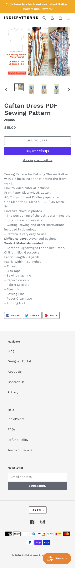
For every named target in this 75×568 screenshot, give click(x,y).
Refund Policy (18, 440)
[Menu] (68, 17)
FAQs (11, 429)
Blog (11, 351)
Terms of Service (20, 450)
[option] (19, 88)
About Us (15, 371)
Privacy (13, 392)
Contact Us (16, 382)
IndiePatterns (30, 555)
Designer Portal (19, 361)
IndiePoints (16, 419)
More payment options (37, 160)
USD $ (36, 510)
